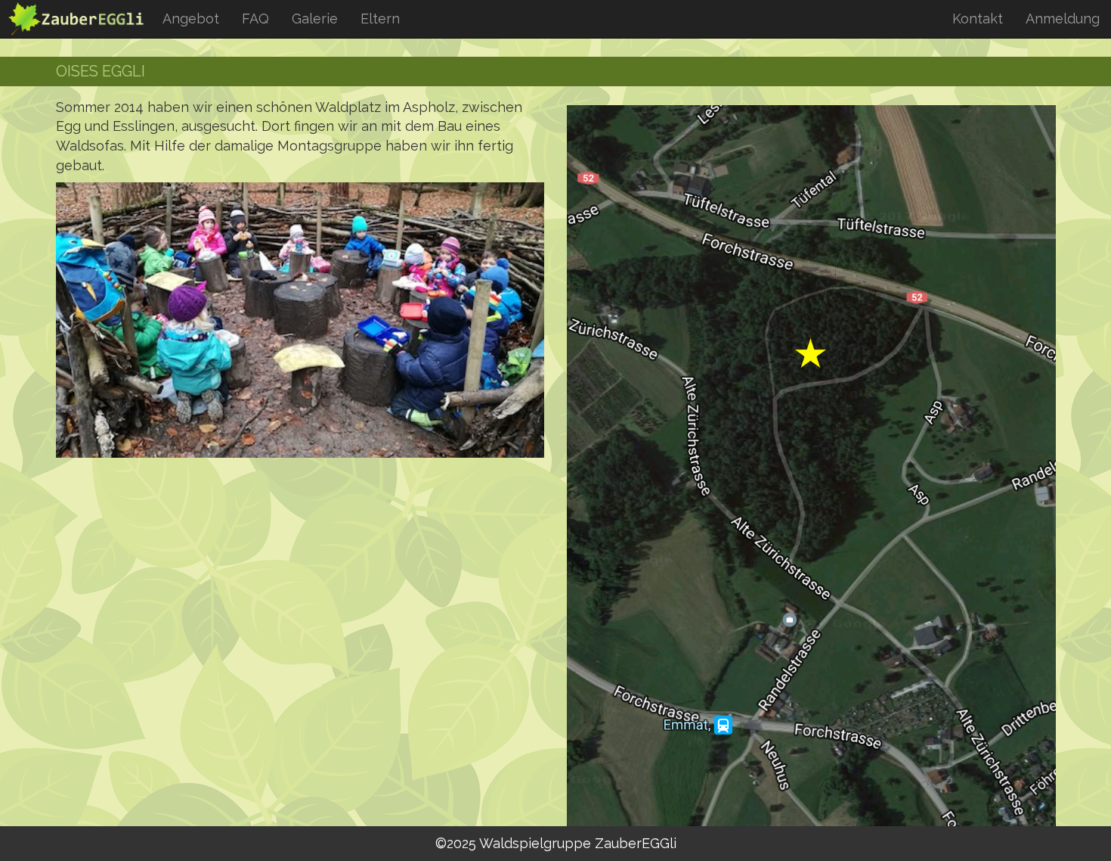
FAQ (255, 18)
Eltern (380, 18)
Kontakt (977, 18)
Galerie (315, 18)
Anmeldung (1063, 18)
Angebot (190, 18)
